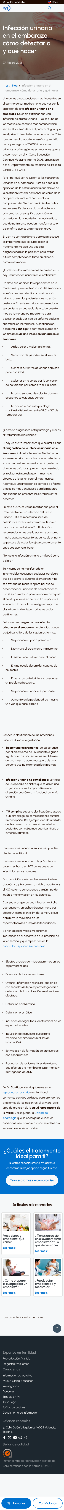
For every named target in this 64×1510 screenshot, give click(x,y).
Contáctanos (48, 1503)
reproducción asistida (16, 1092)
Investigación (10, 1386)
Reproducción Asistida (16, 1358)
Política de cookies (14, 1407)
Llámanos (18, 1503)
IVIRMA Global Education (18, 1380)
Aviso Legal (10, 1402)
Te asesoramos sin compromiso (32, 1180)
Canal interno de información (20, 1412)
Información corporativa (17, 1375)
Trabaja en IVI (11, 1396)
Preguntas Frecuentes (16, 1363)
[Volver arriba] (57, 1328)
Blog (15, 85)
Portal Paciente (15, 2)
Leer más (9, 1247)
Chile (55, 2)
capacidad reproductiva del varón (24, 946)
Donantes (8, 1391)
